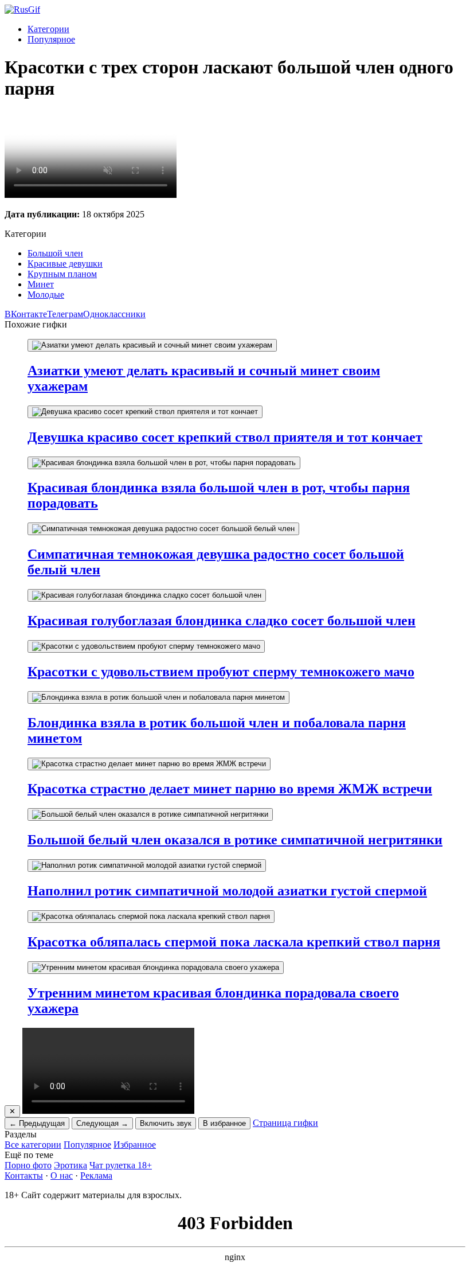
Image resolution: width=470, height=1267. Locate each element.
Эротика (70, 1165)
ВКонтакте (26, 314)
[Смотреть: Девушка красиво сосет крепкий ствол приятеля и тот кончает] (145, 412)
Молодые (46, 294)
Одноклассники (114, 314)
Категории (48, 29)
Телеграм (65, 314)
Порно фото (28, 1165)
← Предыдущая (37, 1123)
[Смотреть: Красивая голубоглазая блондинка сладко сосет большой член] (147, 595)
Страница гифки (285, 1123)
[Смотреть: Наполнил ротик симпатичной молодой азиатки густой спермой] (147, 865)
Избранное (134, 1144)
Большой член (55, 253)
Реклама (96, 1175)
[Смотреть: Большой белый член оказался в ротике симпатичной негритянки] (150, 814)
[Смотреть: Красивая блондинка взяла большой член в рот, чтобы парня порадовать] (164, 463)
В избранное (224, 1123)
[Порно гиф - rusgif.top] (22, 9)
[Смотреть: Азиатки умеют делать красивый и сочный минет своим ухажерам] (152, 345)
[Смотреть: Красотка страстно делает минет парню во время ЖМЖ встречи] (149, 764)
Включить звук (165, 1123)
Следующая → (102, 1123)
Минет (41, 284)
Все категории (33, 1144)
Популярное (51, 39)
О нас (61, 1175)
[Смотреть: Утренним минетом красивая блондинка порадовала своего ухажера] (156, 967)
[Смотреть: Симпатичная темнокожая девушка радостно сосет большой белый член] (163, 529)
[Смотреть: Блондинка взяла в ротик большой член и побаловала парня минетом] (158, 697)
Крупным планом (62, 274)
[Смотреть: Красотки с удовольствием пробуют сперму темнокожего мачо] (146, 646)
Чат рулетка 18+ (120, 1165)
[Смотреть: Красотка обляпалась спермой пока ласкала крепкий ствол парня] (151, 916)
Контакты (24, 1175)
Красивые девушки (65, 263)
